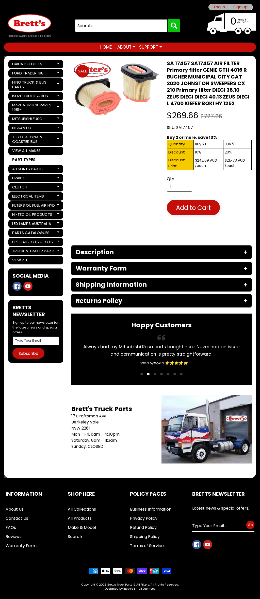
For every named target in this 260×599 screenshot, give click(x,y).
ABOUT (126, 47)
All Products (80, 518)
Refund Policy (143, 527)
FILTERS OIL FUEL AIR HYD (33, 206)
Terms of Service (147, 546)
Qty (170, 179)
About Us (15, 509)
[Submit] (174, 25)
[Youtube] (27, 286)
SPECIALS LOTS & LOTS (32, 242)
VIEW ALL (20, 260)
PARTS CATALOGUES (31, 233)
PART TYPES (24, 159)
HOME (106, 47)
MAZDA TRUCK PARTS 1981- (31, 107)
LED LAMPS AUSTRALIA (31, 224)
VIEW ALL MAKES (26, 150)
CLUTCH (29, 187)
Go (250, 524)
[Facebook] (17, 286)
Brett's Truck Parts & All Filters (128, 585)
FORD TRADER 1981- (29, 74)
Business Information (150, 509)
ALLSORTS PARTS (29, 169)
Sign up (240, 7)
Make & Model (82, 527)
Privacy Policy (143, 518)
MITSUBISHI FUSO (29, 119)
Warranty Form (21, 546)
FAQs (11, 527)
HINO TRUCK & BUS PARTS (29, 84)
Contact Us (17, 518)
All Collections (82, 509)
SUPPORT (150, 47)
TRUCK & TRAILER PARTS (34, 251)
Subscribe (28, 353)
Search (75, 536)
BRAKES (29, 178)
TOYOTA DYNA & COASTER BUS (29, 139)
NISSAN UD (29, 128)
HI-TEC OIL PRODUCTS (32, 215)
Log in (219, 7)
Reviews (14, 536)
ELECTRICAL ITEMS (29, 197)
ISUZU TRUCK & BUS (30, 96)
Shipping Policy (145, 536)
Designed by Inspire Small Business (130, 589)
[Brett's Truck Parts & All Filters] (29, 26)
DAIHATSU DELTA (29, 64)
